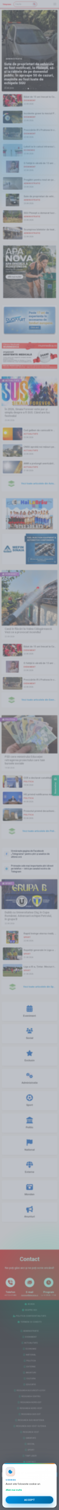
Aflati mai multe (14, 1490)
